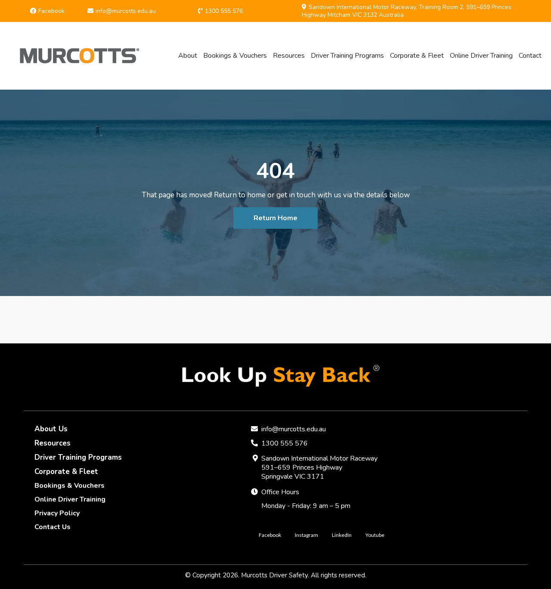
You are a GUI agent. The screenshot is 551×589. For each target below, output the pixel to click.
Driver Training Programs (347, 55)
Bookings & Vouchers (235, 55)
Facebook (51, 11)
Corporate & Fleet (417, 55)
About (187, 55)
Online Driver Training (481, 55)
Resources (289, 55)
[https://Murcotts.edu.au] (76, 56)
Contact (530, 55)
